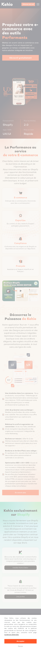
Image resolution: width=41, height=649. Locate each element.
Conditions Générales (11, 634)
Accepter (20, 641)
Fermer (20, 646)
